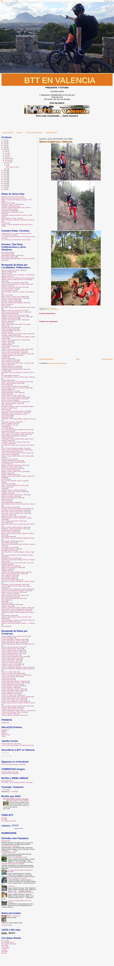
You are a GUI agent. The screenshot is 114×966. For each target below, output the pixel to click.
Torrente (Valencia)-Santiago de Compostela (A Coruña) (17, 745)
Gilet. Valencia (5, 405)
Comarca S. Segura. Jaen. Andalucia (12, 695)
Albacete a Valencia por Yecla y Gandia (12, 196)
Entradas (6, 753)
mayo (6, 153)
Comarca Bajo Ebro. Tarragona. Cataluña (13, 642)
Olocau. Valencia (6, 487)
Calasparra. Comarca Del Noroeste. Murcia (14, 315)
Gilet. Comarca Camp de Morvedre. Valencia (14, 402)
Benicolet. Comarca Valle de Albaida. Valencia (14, 302)
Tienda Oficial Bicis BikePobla (10, 773)
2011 (5, 172)
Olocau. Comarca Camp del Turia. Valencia (13, 485)
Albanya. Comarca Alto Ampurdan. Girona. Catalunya (16, 278)
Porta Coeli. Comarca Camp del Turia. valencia (15, 511)
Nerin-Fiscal (5, 479)
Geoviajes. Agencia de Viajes (9, 772)
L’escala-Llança (5, 463)
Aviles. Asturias (6, 295)
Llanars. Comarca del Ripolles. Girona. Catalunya (15, 450)
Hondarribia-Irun (6, 417)
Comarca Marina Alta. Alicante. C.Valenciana (14, 681)
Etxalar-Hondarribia (7, 380)
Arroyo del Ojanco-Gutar (8, 290)
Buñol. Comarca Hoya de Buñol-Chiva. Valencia (15, 312)
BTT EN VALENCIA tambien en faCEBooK (13, 764)
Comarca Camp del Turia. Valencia (11, 648)
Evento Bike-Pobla (6, 252)
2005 (5, 144)
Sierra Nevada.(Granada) (8, 578)
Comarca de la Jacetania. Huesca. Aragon (13, 712)
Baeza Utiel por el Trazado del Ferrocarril (13, 198)
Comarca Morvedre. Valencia (9, 687)
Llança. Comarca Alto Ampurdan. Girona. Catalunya (16, 453)
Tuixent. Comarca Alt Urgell (9, 594)
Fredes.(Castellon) (6, 389)
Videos (3, 736)
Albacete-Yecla (5, 273)
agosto (7, 156)
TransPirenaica (5, 223)
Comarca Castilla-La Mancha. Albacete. (12, 651)
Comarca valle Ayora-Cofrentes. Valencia (13, 715)
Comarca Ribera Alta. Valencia (10, 693)
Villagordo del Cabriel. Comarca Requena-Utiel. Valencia (17, 612)
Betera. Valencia (6, 304)
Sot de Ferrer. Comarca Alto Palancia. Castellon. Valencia (18, 581)
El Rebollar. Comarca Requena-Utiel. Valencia (14, 369)
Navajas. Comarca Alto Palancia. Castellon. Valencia (16, 476)
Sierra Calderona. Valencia (12, 167)
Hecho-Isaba (5, 409)
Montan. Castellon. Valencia (9, 470)
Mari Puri (4, 953)
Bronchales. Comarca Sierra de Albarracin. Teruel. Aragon (18, 307)
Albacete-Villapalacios (7, 271)
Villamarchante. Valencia (8, 615)
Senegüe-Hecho (6, 570)
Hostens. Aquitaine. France (9, 423)
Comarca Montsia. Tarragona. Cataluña (12, 686)
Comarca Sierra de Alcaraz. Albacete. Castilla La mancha (18, 703)
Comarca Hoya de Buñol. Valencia (11, 658)
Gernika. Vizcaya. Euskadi (9, 400)
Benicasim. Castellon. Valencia (10, 301)
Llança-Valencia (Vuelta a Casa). (10, 451)
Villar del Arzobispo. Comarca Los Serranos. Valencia (16, 620)
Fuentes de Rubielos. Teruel (9, 391)
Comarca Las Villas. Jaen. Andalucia (12, 673)
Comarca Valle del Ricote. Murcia (11, 709)
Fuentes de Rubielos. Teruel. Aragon (11, 392)
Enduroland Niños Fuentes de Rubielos (12, 863)
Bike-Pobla (4, 945)
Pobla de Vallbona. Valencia (9, 507)
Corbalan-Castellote (7, 358)
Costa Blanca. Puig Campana (9, 210)
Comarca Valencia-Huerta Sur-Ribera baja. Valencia (16, 706)
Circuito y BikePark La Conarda (17, 878)
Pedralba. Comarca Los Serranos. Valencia (13, 491)
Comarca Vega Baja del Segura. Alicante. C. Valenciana (17, 710)
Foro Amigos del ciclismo (8, 821)
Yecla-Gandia (5, 626)
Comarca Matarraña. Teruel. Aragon (11, 684)
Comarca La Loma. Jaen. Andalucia (11, 664)
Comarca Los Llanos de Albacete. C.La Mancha (15, 675)
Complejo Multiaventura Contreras (11, 355)
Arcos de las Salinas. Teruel (9, 289)
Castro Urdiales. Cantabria (9, 346)
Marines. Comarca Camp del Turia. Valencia (14, 465)
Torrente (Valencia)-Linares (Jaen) (11, 743)
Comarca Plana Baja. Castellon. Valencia (13, 690)
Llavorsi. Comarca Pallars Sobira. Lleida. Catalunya (16, 456)
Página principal (8, 132)
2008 (5, 147)
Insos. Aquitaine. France (8, 425)
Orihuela (3, 488)
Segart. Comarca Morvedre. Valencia (12, 567)
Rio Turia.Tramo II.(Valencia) (9, 532)
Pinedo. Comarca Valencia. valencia (11, 498)
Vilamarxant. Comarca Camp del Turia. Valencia (15, 611)
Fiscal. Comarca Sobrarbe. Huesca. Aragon (14, 386)
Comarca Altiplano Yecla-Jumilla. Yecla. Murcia (15, 636)
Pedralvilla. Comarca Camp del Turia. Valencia (14, 494)
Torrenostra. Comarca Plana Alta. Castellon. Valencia (16, 589)
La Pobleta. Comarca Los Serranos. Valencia (14, 442)
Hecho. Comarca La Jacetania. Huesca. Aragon (15, 411)
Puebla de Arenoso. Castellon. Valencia (12, 516)
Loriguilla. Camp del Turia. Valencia (11, 460)
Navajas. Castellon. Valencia (9, 474)
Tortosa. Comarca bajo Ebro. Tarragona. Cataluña (15, 590)
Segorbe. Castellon (6, 569)
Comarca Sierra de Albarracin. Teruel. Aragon (14, 701)
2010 (5, 170)
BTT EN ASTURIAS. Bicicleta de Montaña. (16, 799)
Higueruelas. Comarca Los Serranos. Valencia (14, 412)
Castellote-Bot (5, 344)
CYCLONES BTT (51, 132)
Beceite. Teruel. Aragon (8, 203)
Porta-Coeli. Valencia (7, 515)
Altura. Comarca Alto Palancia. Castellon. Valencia (16, 284)
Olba (2, 482)
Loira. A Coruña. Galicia (8, 459)
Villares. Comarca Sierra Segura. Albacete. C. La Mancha (18, 623)
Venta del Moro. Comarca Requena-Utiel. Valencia (15, 609)
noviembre (8, 160)
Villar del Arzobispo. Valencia (9, 621)
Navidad (3, 477)
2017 (5, 183)
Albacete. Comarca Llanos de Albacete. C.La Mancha (16, 275)
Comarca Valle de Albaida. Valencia (11, 707)
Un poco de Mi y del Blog (34, 132)
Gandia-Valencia (6, 394)
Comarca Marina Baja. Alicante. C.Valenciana (14, 682)
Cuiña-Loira (11, 886)
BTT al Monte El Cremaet (8, 944)
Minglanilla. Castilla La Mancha (10, 467)
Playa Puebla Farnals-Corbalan (10, 502)
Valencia (3, 601)
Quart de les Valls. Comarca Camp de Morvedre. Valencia (18, 524)
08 (7, 165)
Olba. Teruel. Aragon (7, 484)
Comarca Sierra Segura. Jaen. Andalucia (13, 699)
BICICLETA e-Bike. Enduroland (10, 846)
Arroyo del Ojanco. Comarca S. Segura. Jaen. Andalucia (17, 292)
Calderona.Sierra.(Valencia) (51, 309)
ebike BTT (4, 733)
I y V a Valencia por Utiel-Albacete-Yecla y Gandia (15, 239)
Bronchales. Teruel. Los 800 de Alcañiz (12, 204)
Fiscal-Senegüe (5, 385)
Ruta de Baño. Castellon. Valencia (11, 255)
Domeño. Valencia (6, 364)
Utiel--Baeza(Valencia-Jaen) (9, 597)
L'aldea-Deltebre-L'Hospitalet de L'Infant (12, 436)
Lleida (3, 457)
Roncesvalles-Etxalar (7, 536)
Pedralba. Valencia (6, 493)
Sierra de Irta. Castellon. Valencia (11, 580)
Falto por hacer (5, 734)
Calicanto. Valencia (7, 321)
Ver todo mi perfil (6, 925)
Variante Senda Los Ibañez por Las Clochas (20, 892)
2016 (5, 181)
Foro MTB (4, 819)
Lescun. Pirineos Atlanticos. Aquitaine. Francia (14, 448)
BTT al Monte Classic (7, 942)
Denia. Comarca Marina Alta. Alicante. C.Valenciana (16, 363)
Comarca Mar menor (7, 678)
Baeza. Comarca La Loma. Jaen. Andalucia (13, 296)
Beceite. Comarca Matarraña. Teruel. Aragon (14, 298)
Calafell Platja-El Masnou (8, 313)
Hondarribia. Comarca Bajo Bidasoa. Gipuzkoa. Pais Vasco (18, 419)
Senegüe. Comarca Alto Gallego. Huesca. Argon (15, 572)
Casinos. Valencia (6, 341)
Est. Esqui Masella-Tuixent (9, 375)
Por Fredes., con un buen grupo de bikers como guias (17, 782)
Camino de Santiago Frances (9, 330)
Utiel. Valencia (5, 600)
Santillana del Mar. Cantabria (9, 566)
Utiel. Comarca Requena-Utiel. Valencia (12, 598)
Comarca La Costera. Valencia (10, 662)
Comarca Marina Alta (7, 679)
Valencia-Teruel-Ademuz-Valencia (11, 604)
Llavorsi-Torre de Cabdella (9, 454)
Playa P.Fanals (5, 501)
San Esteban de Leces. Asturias (10, 549)
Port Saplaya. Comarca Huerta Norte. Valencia (14, 510)
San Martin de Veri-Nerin (8, 550)
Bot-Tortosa (4, 306)
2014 (5, 178)
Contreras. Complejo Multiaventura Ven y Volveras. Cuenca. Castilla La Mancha (16, 208)
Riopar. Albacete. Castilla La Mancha (12, 218)
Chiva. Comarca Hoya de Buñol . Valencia (13, 352)
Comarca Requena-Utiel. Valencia (11, 692)
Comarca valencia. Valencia (9, 713)
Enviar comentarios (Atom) (57, 363)
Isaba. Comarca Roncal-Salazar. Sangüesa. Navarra (16, 432)
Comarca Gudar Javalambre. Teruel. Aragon (14, 656)
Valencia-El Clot (6, 603)
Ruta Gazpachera (6, 254)
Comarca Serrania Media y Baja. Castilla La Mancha (16, 696)
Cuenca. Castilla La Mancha (9, 360)
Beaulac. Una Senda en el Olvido (17, 857)
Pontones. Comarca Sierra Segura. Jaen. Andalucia (16, 508)
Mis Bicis (19, 132)
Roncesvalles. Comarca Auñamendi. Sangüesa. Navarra (17, 538)
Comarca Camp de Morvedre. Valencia (12, 647)
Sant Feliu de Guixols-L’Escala (10, 558)
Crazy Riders (5, 947)
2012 (5, 174)
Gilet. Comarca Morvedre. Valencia (11, 403)
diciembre (8, 162)
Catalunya (4, 347)
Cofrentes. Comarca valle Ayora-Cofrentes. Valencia (16, 354)
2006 (5, 145)
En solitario (4, 371)
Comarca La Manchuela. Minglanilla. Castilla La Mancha (17, 669)
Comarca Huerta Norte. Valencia (10, 659)
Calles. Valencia (6, 323)
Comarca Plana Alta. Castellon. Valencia (13, 689)
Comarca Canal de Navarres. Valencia (12, 650)
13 (7, 168)
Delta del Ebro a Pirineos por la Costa (12, 212)
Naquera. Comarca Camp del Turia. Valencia (14, 471)
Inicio (77, 359)
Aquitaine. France (6, 285)
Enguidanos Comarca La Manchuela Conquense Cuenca (17, 372)
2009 (5, 149)
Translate (15, 791)
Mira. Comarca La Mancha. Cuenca (11, 468)
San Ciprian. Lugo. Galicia (9, 547)
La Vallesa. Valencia (7, 443)
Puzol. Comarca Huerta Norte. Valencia (12, 521)
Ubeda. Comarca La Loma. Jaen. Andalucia (14, 595)
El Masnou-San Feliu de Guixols (10, 367)
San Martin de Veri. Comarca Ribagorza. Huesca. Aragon (18, 552)
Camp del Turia (5, 332)
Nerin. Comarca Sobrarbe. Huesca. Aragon (13, 480)
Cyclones (4, 950)
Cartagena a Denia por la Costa (10, 206)
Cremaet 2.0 (5, 948)
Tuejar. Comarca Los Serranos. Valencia (13, 592)
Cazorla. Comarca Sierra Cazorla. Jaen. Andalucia (16, 349)
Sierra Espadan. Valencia (8, 576)
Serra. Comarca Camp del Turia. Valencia (13, 573)
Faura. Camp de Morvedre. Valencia (11, 383)
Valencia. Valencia (6, 606)
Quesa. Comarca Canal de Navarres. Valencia (14, 527)
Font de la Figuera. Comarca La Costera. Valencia (15, 388)
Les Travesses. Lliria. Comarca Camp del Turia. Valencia (17, 445)
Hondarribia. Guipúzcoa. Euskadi (11, 422)
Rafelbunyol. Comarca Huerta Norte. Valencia (14, 528)
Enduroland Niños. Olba (8, 852)
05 (7, 163)
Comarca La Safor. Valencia (9, 672)
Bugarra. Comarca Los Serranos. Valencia (13, 310)
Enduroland (4, 213)
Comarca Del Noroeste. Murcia (10, 655)
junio (6, 155)
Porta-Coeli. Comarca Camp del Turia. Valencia (15, 513)
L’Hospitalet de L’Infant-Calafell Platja (12, 462)
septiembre (8, 158)
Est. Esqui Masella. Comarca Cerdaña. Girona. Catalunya (18, 377)
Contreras (4, 357)
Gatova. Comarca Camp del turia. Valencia (13, 398)
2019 (5, 187)
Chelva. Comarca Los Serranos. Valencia (13, 350)
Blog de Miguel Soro (7, 781)
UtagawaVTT (5, 730)
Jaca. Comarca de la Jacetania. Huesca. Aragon (15, 434)
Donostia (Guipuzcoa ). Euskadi (10, 366)
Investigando (5, 426)
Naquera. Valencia (6, 473)
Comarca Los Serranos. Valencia (11, 676)
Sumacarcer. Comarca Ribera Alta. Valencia (14, 584)
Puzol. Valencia (5, 522)
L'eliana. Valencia (6, 437)
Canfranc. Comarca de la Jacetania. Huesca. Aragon (16, 333)
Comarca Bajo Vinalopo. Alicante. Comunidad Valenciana (17, 644)
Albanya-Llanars (6, 276)
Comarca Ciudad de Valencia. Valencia (12, 653)
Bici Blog (4, 818)
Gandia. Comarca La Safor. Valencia (11, 395)
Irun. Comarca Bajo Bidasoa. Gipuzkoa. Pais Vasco (16, 429)
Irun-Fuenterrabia (6, 428)
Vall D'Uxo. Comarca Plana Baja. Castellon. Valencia (16, 607)
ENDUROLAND (5, 841)
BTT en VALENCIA (14, 916)
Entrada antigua (107, 359)
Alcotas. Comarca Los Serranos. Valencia (13, 282)
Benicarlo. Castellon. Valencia (10, 299)
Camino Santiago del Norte (9, 329)
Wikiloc (3, 731)
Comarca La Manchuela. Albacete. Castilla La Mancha (17, 667)
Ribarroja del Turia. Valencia (9, 530)
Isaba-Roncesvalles (7, 431)
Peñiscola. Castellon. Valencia (10, 496)
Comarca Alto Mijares (7, 638)
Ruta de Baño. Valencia (8, 257)
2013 (5, 176)
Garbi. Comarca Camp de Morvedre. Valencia (14, 397)
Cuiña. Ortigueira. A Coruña (9, 361)
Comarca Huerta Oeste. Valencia (11, 661)
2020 (5, 189)
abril (6, 151)
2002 (5, 140)
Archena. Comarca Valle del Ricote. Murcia (13, 287)
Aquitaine (4, 722)
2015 (5, 180)
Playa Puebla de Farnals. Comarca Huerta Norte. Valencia (18, 504)
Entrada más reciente (46, 359)
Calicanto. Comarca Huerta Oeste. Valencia (14, 319)
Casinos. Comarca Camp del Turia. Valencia (14, 340)
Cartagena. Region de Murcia (9, 335)
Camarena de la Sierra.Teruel (9, 327)
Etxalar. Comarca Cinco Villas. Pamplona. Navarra (16, 381)
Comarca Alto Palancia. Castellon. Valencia (14, 641)
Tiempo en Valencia (18, 828)
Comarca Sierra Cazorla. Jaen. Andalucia (13, 698)
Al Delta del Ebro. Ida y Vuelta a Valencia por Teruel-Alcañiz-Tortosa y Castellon (16, 234)
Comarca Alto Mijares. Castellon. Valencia (13, 639)
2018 (5, 185)
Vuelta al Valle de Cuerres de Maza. (19, 800)
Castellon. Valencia (7, 343)
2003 (5, 142)
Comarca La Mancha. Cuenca (10, 665)
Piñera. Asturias (6, 499)
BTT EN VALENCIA (59, 80)
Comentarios (7, 756)
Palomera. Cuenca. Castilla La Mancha (12, 490)
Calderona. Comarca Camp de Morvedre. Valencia (16, 316)
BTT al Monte (5, 941)
